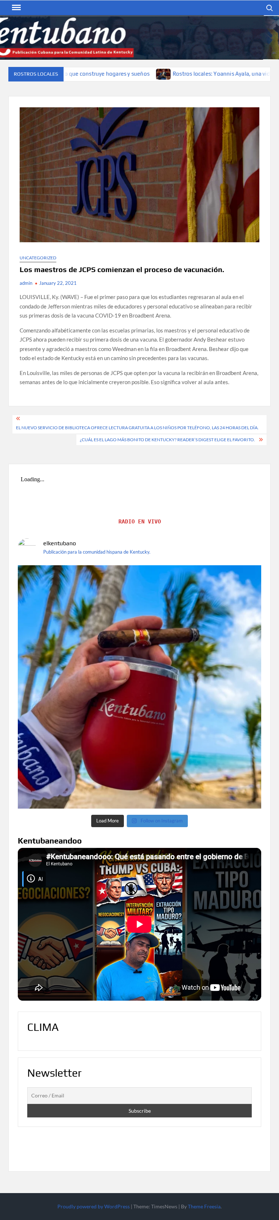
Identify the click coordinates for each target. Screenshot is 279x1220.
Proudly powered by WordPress (93, 1206)
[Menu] (15, 7)
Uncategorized (38, 257)
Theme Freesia (204, 1206)
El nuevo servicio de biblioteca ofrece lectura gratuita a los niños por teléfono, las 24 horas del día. (137, 427)
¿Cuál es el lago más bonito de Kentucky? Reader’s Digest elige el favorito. (167, 439)
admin (26, 283)
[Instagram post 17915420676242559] (139, 687)
